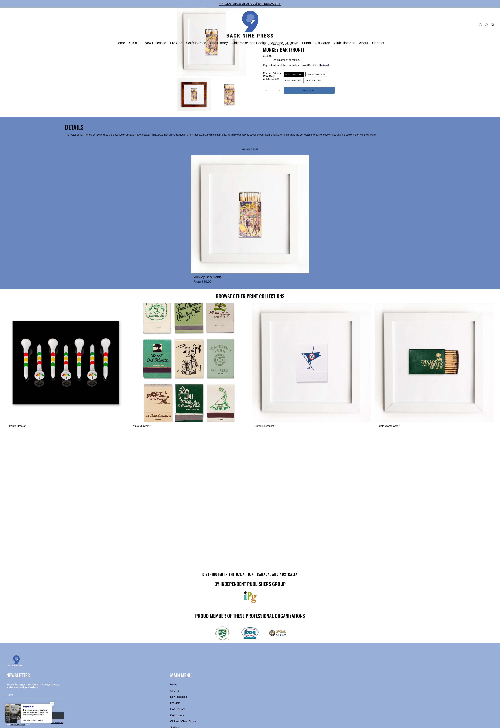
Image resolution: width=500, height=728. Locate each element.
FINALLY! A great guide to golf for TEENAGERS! (250, 3)
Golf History (177, 715)
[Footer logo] (16, 661)
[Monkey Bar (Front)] (250, 214)
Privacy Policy (57, 722)
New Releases (178, 696)
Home (173, 684)
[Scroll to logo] (250, 597)
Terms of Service (17, 725)
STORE (174, 690)
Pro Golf (175, 702)
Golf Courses (177, 709)
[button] (155, 43)
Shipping (268, 59)
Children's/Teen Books (183, 721)
